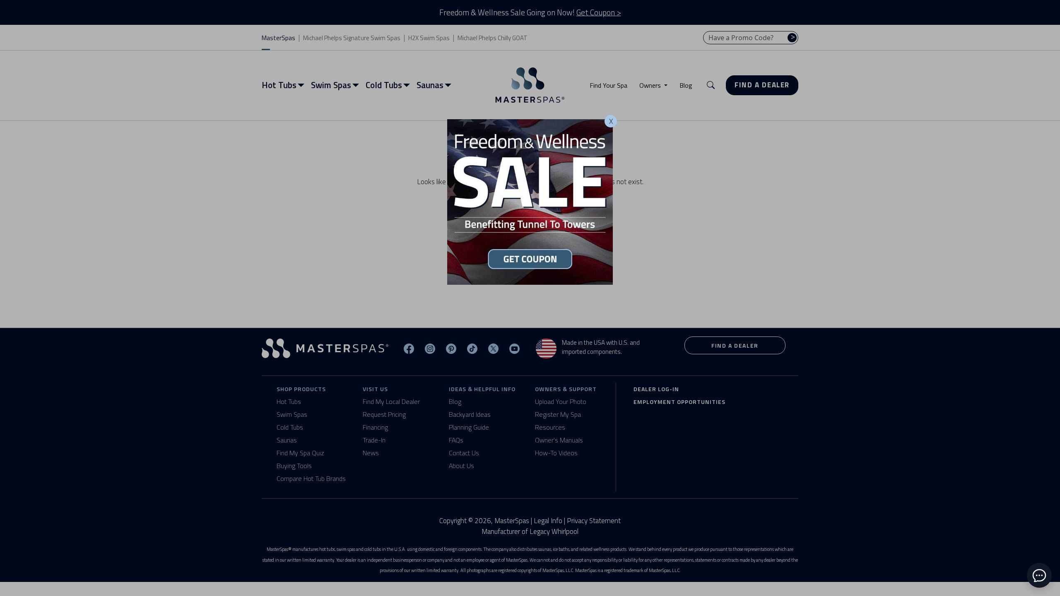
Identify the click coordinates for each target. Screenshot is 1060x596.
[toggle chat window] (1039, 575)
